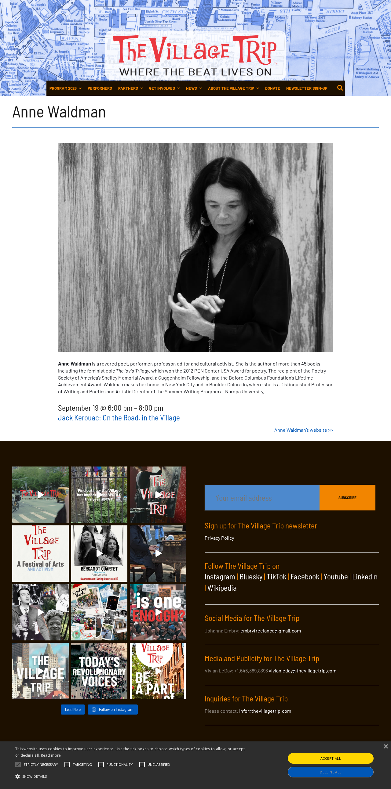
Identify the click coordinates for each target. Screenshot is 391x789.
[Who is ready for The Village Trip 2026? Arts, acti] (158, 671)
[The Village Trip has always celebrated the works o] (99, 671)
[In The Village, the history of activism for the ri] (40, 612)
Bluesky (250, 576)
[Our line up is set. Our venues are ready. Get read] (40, 671)
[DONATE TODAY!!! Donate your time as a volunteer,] (40, 553)
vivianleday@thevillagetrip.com (302, 670)
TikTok (276, 576)
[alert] (195, 765)
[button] (41, 764)
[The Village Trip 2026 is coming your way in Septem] (99, 612)
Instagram (220, 576)
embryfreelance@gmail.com (270, 630)
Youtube (335, 576)
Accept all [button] (330, 758)
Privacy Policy (219, 538)
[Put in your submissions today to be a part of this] (158, 495)
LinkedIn (365, 576)
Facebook (305, 576)
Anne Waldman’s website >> (303, 430)
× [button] (385, 746)
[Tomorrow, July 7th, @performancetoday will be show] (99, 553)
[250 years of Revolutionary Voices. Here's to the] (158, 553)
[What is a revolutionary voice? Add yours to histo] (158, 612)
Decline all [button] (330, 772)
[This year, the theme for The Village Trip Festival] (40, 495)
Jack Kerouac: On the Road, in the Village (119, 417)
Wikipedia (222, 587)
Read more (51, 755)
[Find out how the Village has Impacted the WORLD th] (99, 495)
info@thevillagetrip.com (265, 711)
